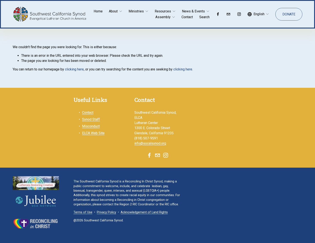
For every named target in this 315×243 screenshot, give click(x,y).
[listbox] (258, 14)
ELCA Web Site (93, 133)
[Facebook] (218, 14)
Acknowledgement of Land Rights (144, 212)
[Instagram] (239, 14)
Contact (187, 17)
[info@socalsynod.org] (228, 14)
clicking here (74, 69)
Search (204, 17)
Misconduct (91, 126)
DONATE (288, 14)
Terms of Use (83, 212)
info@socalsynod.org (150, 143)
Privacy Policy (106, 212)
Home (98, 11)
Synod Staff (91, 119)
